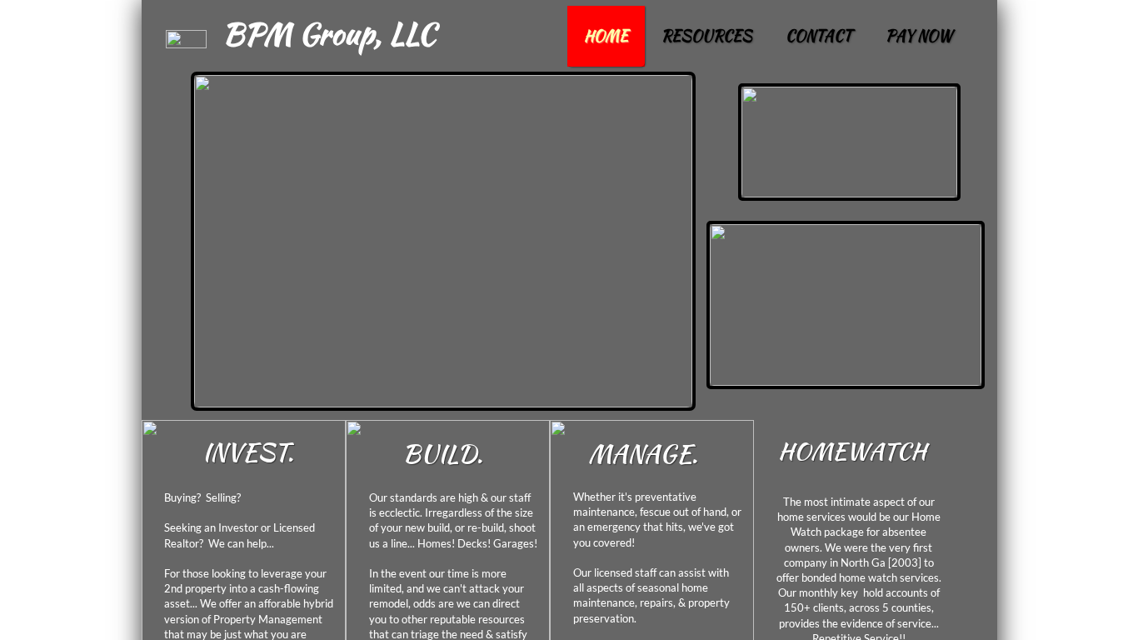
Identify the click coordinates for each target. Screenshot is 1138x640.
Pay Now (919, 35)
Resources (706, 35)
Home (606, 35)
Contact (819, 35)
